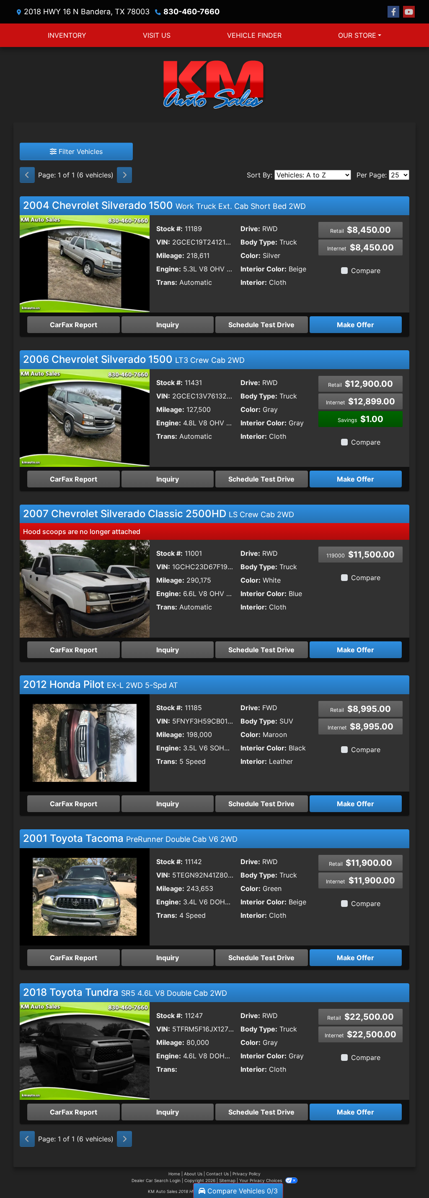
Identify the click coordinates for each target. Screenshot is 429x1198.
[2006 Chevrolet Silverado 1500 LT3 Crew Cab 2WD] (85, 417)
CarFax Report (73, 324)
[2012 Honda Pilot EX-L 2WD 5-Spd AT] (85, 742)
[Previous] (27, 175)
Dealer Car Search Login (156, 1180)
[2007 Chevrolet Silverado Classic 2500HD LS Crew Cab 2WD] (85, 588)
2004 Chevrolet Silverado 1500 (164, 205)
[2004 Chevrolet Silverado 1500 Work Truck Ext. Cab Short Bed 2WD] (85, 263)
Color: (250, 255)
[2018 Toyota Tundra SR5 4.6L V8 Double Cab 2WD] (85, 1050)
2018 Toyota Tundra (125, 992)
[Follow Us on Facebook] (393, 12)
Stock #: (169, 228)
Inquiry (167, 324)
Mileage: (170, 255)
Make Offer (355, 324)
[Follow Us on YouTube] (409, 12)
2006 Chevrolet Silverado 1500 (134, 359)
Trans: (166, 282)
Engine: (168, 269)
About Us (193, 1173)
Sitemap (227, 1180)
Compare (365, 270)
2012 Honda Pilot (100, 684)
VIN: (163, 242)
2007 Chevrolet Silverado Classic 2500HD (158, 514)
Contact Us (217, 1173)
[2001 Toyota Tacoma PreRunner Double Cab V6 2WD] (85, 896)
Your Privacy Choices (261, 1180)
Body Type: (258, 242)
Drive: (250, 228)
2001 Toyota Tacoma (130, 838)
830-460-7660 (191, 11)
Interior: (253, 282)
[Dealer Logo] (214, 85)
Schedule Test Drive (261, 324)
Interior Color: (263, 269)
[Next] (124, 175)
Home (174, 1173)
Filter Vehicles (80, 151)
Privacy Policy (247, 1173)
